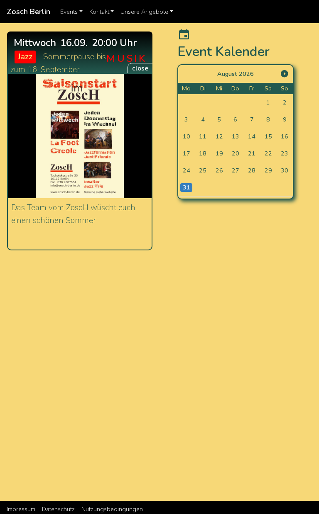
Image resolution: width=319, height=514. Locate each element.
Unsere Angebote (148, 11)
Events (73, 11)
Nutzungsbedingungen (112, 508)
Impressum (21, 508)
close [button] (140, 68)
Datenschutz (58, 508)
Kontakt (103, 11)
